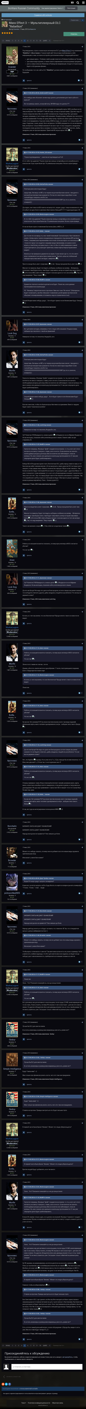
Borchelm (12, 826)
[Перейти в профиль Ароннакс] (12, 97)
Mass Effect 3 (66, 50)
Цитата (29, 80)
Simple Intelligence (12, 1069)
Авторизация (7, 19)
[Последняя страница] (49, 40)
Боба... (12, 511)
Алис (12, 560)
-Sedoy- (12, 1039)
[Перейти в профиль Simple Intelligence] (12, 1059)
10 (40, 40)
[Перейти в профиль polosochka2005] (12, 882)
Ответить (74, 34)
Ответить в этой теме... (23, 1367)
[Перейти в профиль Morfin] (12, 359)
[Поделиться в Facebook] (9, 1384)
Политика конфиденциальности (39, 1403)
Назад (8, 40)
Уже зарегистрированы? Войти (52, 8)
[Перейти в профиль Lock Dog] (12, 325)
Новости (33, 29)
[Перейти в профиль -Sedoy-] (12, 1029)
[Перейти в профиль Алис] (12, 548)
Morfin (12, 370)
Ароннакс (12, 108)
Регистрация (71, 8)
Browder (12, 860)
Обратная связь (57, 1403)
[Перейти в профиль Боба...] (12, 503)
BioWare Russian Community (24, 8)
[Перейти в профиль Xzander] (4, 24)
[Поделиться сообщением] (82, 46)
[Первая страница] (3, 40)
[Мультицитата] (24, 80)
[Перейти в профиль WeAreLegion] (12, 154)
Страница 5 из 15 (58, 40)
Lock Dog (12, 333)
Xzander (16, 29)
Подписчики (74, 20)
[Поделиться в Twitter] (6, 1384)
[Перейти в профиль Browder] (12, 852)
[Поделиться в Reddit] (3, 1384)
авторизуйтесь (67, 1357)
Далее (45, 40)
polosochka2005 (12, 893)
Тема (23, 1403)
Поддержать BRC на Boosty (43, 15)
